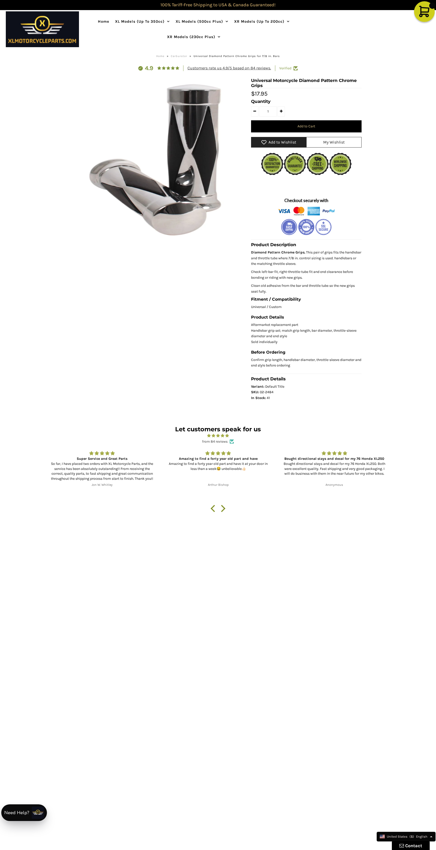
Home (103, 21)
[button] (214, 508)
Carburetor (179, 56)
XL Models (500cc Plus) (199, 21)
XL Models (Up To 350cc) (140, 21)
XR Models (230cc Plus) (191, 37)
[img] (218, 436)
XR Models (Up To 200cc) (259, 21)
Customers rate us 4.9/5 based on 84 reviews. (229, 68)
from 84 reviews (215, 441)
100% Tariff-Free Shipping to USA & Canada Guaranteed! (218, 5)
